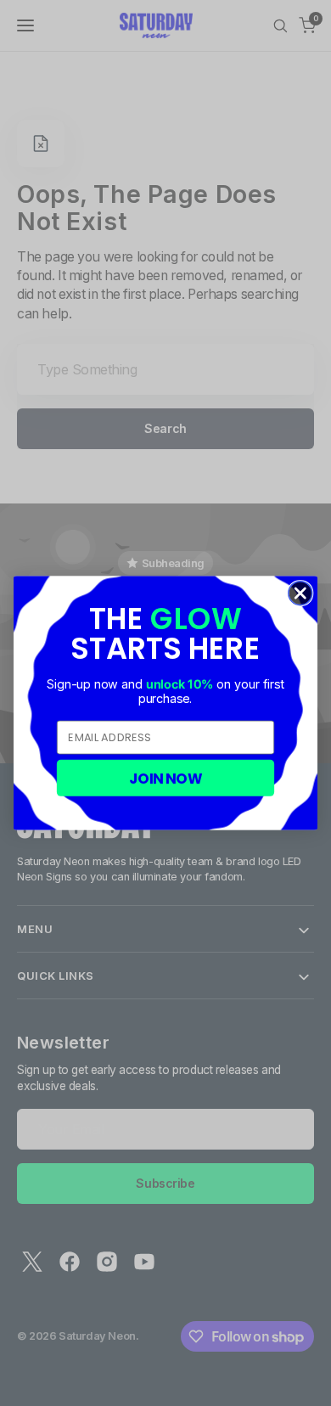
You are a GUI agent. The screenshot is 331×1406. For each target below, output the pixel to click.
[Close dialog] (300, 593)
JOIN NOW (166, 778)
